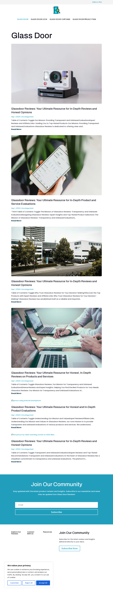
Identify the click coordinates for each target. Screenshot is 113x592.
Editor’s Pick (97, 2)
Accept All (43, 583)
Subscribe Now (69, 548)
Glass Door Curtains (60, 19)
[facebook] (90, 582)
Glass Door (22, 19)
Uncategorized (27, 117)
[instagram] (100, 582)
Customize (14, 583)
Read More (16, 129)
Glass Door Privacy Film (84, 19)
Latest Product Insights (14, 542)
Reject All (29, 583)
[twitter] (95, 582)
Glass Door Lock (39, 19)
